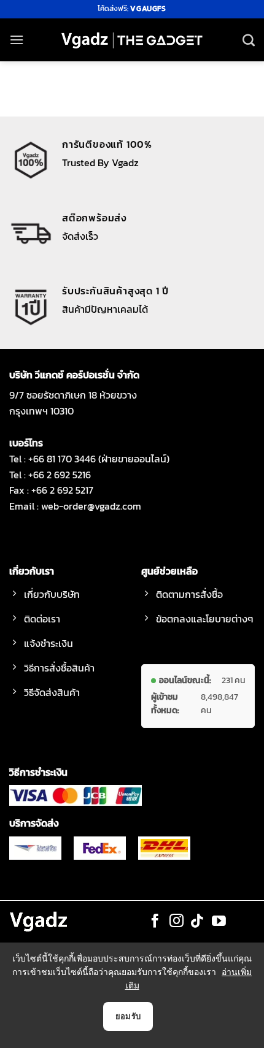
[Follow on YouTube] (219, 922)
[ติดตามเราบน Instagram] (176, 922)
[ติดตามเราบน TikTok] (197, 922)
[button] (16, 40)
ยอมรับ (128, 1016)
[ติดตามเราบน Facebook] (155, 922)
